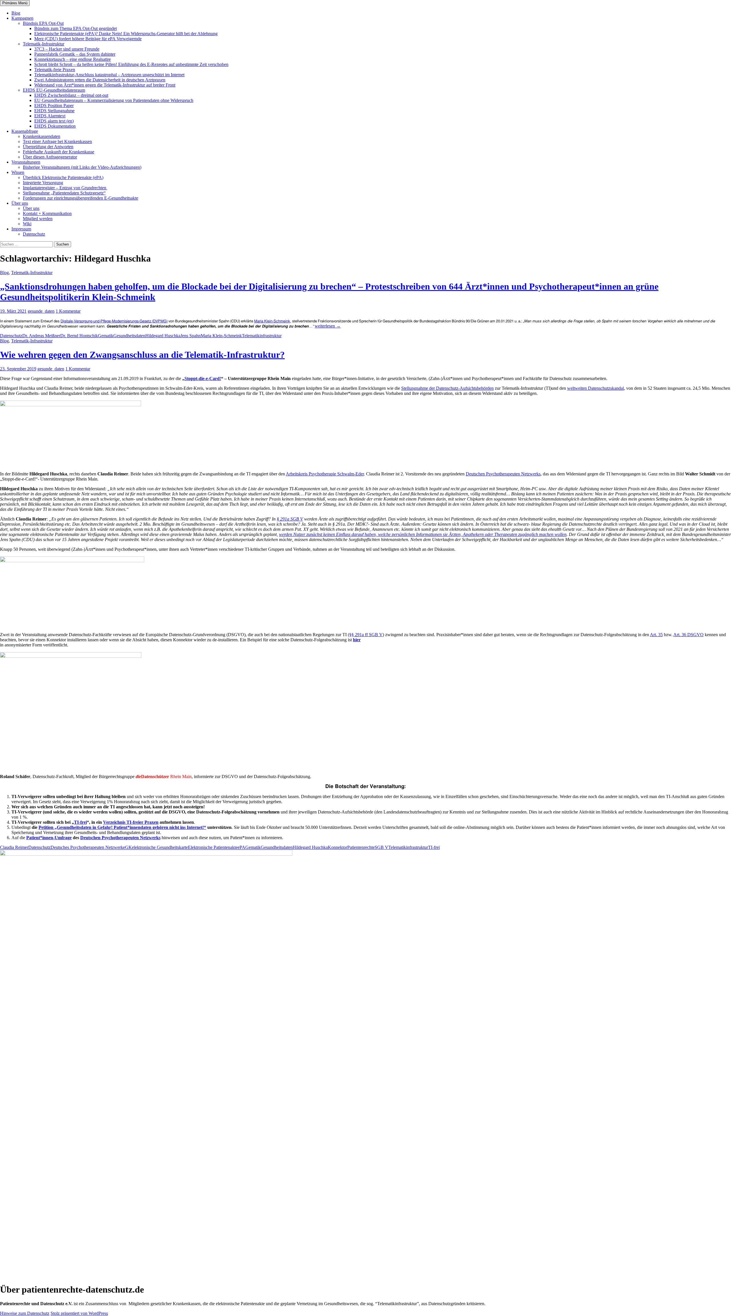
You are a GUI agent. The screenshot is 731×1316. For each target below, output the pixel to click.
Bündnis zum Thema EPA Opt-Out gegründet (75, 28)
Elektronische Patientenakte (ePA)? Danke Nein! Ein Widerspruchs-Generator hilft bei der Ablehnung (126, 33)
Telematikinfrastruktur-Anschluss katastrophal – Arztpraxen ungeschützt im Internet (109, 74)
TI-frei (80, 822)
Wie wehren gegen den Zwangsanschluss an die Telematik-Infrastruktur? (142, 354)
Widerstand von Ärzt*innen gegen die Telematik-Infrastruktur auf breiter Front (104, 85)
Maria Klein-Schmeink (272, 321)
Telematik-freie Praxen (54, 69)
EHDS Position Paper (54, 105)
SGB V (381, 847)
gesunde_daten (41, 311)
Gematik (105, 335)
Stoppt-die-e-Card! (202, 378)
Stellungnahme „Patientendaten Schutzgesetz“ (64, 192)
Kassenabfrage (24, 131)
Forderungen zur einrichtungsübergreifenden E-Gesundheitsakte (80, 198)
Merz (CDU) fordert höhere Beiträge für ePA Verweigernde (88, 38)
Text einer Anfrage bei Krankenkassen (57, 141)
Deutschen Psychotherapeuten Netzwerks (503, 473)
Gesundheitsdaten (129, 335)
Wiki (27, 223)
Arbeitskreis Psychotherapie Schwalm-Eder (325, 473)
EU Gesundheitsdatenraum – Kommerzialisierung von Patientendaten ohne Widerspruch (113, 100)
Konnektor (337, 847)
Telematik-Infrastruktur (43, 43)
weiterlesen (328, 326)
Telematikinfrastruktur (262, 335)
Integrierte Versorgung (43, 182)
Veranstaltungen (25, 162)
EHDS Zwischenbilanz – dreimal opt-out (71, 95)
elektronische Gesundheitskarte (160, 847)
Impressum (21, 228)
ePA (241, 847)
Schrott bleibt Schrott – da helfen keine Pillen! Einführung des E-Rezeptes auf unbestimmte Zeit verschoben (131, 64)
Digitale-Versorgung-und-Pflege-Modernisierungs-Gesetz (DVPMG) (114, 321)
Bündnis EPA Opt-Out (43, 23)
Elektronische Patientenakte (213, 847)
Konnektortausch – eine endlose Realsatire (72, 59)
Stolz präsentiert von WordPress (79, 1313)
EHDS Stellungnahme (54, 110)
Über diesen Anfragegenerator (50, 156)
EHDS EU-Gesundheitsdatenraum (54, 90)
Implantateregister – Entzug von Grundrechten (65, 187)
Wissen (17, 172)
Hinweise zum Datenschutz (24, 1313)
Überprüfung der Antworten (48, 146)
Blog (15, 13)
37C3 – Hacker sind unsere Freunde (66, 49)
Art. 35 (656, 634)
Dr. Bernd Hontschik (79, 335)
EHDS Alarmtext (49, 115)
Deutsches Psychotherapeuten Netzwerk (87, 847)
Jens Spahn (190, 335)
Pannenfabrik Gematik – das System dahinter (74, 54)
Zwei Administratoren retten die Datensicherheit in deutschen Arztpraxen (99, 79)
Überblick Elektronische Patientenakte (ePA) (63, 177)
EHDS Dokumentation (55, 126)
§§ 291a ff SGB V (366, 634)
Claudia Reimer (14, 847)
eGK (127, 847)
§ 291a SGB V (290, 519)
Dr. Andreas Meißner (41, 335)
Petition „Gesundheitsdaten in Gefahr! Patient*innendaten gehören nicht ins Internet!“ (122, 827)
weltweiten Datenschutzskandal (595, 388)
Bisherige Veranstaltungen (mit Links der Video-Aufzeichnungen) (82, 167)
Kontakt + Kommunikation (47, 213)
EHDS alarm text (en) (54, 120)
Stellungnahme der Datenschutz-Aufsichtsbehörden (447, 388)
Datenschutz (34, 234)
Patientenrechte (361, 847)
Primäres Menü (14, 3)
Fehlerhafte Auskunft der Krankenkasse (58, 151)
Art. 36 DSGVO (688, 634)
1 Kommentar (68, 311)
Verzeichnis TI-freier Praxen (130, 822)
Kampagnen (22, 18)
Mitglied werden (38, 218)
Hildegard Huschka (162, 335)
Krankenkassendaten (41, 136)
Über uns (19, 203)
